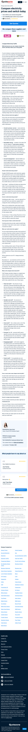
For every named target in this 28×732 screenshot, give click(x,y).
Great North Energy (5, 595)
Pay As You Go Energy (20, 561)
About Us (3, 644)
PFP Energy (3, 576)
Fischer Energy (4, 617)
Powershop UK (4, 587)
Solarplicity (3, 579)
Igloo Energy (18, 598)
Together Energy (18, 593)
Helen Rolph (12, 429)
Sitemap (3, 655)
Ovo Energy (3, 603)
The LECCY (17, 614)
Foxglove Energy (19, 617)
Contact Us (3, 638)
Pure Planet (17, 620)
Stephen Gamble (12, 436)
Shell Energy (4, 625)
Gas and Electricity (5, 553)
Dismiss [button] (24, 728)
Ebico (16, 573)
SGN (2, 584)
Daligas (16, 579)
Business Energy (19, 564)
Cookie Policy (4, 660)
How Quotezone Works (6, 646)
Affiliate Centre (4, 668)
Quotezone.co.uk (21, 54)
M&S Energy (18, 601)
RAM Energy (18, 609)
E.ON (16, 576)
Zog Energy (3, 598)
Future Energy (18, 582)
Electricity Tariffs (5, 558)
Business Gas (18, 568)
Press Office (4, 641)
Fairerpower (18, 587)
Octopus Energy (4, 590)
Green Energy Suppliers (6, 571)
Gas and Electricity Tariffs (21, 555)
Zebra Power (18, 622)
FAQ (2, 665)
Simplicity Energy (5, 620)
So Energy (17, 590)
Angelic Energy (18, 612)
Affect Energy (4, 593)
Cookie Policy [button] (9, 730)
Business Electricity (5, 568)
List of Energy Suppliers (6, 573)
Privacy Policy (4, 649)
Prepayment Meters (5, 561)
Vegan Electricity (19, 571)
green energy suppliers (18, 144)
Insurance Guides (5, 663)
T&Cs (2, 652)
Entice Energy (4, 612)
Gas (16, 553)
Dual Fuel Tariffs (19, 558)
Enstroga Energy (18, 595)
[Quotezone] (14, 725)
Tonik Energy (4, 622)
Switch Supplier (18, 550)
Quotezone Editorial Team (17, 440)
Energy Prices (4, 550)
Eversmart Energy (19, 606)
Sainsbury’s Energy (19, 584)
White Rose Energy (5, 606)
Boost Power (18, 603)
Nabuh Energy (4, 601)
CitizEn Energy (4, 614)
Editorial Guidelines (18, 442)
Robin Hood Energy (5, 609)
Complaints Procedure (6, 657)
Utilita (2, 582)
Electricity (3, 555)
